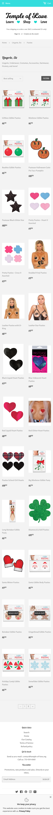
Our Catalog (26, 739)
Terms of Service (26, 743)
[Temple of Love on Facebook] (21, 792)
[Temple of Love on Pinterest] (25, 792)
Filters (46, 78)
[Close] (50, 797)
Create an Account (31, 34)
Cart (49, 3)
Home (4, 43)
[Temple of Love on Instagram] (30, 792)
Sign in (17, 34)
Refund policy (26, 746)
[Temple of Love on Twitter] (16, 792)
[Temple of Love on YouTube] (35, 792)
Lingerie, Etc (16, 43)
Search (26, 732)
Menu (7, 3)
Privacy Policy (24, 811)
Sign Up (46, 779)
